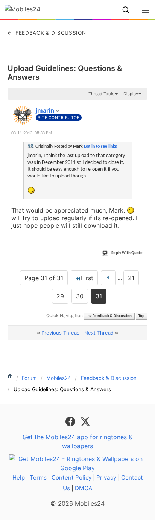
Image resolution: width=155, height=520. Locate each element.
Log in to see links (100, 146)
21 (131, 278)
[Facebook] (71, 421)
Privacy (106, 477)
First (87, 278)
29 (60, 296)
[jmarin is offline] (22, 115)
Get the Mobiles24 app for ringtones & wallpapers (77, 441)
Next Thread (99, 333)
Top (141, 316)
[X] (85, 421)
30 (80, 296)
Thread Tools (101, 93)
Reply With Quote (127, 253)
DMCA (83, 488)
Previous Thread (60, 333)
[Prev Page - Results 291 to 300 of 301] (108, 277)
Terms (38, 477)
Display (130, 93)
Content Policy (71, 477)
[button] (125, 10)
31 (99, 296)
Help (18, 477)
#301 (139, 106)
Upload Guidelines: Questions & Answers (65, 73)
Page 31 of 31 (43, 278)
